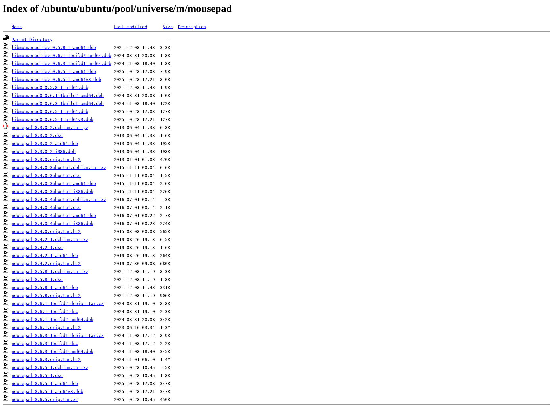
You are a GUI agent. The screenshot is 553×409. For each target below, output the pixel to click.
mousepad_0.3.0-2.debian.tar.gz (50, 127)
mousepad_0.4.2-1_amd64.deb (45, 255)
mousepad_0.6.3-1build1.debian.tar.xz (58, 335)
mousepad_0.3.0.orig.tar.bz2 (46, 159)
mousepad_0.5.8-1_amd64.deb (45, 287)
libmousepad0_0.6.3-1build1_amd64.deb (58, 103)
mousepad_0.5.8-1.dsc (37, 279)
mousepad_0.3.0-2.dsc (37, 135)
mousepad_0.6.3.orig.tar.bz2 (46, 359)
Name (17, 26)
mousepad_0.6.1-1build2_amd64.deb (52, 319)
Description (192, 26)
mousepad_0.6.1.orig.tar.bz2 (46, 327)
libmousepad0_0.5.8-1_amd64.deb (50, 87)
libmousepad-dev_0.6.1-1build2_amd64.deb (61, 55)
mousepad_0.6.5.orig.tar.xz (45, 399)
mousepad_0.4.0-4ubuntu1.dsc (46, 207)
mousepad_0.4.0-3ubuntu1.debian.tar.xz (59, 167)
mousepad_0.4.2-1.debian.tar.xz (50, 239)
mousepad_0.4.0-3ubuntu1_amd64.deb (54, 183)
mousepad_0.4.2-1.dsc (37, 247)
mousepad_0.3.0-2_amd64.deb (45, 143)
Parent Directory (32, 39)
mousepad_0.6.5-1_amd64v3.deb (47, 391)
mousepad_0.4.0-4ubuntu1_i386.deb (52, 223)
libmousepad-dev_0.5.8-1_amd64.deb (54, 47)
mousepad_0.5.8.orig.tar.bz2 (46, 295)
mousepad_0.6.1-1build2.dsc (45, 311)
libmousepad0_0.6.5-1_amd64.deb (50, 111)
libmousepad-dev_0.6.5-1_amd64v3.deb (56, 79)
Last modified (130, 26)
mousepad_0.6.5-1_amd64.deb (45, 383)
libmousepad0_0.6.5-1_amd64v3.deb (52, 119)
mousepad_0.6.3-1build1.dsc (45, 343)
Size (168, 26)
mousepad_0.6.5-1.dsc (37, 375)
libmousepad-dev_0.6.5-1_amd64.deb (54, 71)
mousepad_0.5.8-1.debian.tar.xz (50, 271)
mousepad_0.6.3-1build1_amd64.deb (52, 351)
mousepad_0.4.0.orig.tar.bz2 (46, 231)
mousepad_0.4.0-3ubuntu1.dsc (46, 175)
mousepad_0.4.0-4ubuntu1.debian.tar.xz (59, 199)
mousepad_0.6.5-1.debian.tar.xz (50, 367)
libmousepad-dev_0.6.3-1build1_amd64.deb (61, 63)
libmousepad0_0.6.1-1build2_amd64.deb (58, 95)
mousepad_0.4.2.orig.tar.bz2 (46, 263)
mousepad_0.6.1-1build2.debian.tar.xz (58, 303)
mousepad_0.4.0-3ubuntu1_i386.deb (52, 191)
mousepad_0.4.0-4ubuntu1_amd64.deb (54, 215)
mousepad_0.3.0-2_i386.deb (44, 151)
